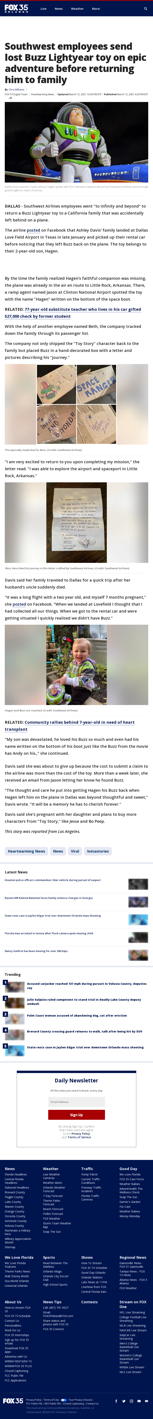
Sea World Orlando (17, 1281)
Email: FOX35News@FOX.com (58, 1314)
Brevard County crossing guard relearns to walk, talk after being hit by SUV (84, 1031)
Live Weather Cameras (51, 1176)
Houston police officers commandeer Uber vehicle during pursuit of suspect (53, 880)
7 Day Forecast (53, 1196)
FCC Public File (14, 1375)
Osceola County (15, 1216)
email (146, 1401)
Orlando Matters (92, 1277)
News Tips (52, 1302)
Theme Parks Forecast (51, 1202)
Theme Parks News (17, 1271)
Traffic (87, 1168)
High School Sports (55, 1284)
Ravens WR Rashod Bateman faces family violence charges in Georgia (49, 898)
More (96, 9)
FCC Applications (15, 1380)
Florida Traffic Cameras (90, 1197)
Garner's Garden (130, 1202)
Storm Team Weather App (57, 1225)
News (58, 851)
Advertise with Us (16, 1356)
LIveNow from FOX (93, 1287)
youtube (139, 1401)
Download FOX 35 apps (16, 1350)
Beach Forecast (53, 1209)
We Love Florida (130, 1174)
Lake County (13, 1202)
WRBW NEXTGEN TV (18, 1361)
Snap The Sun (52, 1231)
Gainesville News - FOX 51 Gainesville (131, 1264)
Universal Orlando (16, 1286)
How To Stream (91, 1263)
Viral (75, 851)
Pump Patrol (89, 1174)
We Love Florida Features (15, 1264)
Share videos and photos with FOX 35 (56, 1322)
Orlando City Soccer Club (56, 1278)
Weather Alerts (52, 1183)
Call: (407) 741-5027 (56, 1307)
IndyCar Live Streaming (127, 1336)
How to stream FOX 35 (17, 1309)
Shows (87, 1257)
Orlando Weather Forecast (54, 1189)
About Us (13, 1302)
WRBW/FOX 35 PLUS (18, 1366)
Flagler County (14, 1197)
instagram (131, 1401)
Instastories (98, 851)
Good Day (128, 1168)
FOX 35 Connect (53, 1329)
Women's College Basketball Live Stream (131, 1358)
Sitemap (10, 1247)
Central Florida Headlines (14, 1181)
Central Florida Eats (93, 1292)
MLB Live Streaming (133, 1325)
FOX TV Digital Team (16, 94)
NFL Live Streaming (132, 1312)
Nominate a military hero (17, 1232)
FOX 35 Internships (17, 1335)
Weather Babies (130, 1184)
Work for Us (12, 1330)
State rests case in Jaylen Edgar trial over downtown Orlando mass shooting (53, 915)
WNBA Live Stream (132, 1367)
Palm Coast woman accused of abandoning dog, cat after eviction (77, 1015)
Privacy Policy (81, 1133)
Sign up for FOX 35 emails (17, 1341)
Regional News (133, 1257)
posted (33, 230)
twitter (124, 1401)
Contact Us (12, 1321)
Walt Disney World (16, 1276)
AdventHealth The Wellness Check (131, 1190)
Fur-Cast (125, 1206)
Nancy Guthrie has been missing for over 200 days (36, 951)
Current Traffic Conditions (90, 1181)
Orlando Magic (52, 1271)
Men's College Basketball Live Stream (129, 1346)
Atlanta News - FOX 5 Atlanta (133, 1281)
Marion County (14, 1206)
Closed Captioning (16, 1371)
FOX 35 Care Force (132, 1179)
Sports (49, 1257)
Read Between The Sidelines (55, 1264)
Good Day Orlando (93, 1272)
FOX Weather (51, 1218)
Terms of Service (79, 1137)
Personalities (13, 1325)
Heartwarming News (42, 94)
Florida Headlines (16, 1174)
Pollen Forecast (53, 1214)
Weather (51, 1168)
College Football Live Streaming (133, 1319)
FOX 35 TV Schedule (94, 1268)
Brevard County (15, 1192)
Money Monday (130, 1216)
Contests (89, 1302)
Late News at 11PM (94, 1282)
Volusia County (14, 1226)
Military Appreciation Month (18, 1240)
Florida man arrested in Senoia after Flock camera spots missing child (49, 933)
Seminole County (16, 1221)
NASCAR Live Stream (133, 1330)
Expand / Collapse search (145, 9)
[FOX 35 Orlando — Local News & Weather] (18, 8)
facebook (116, 1401)
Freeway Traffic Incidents (91, 1189)
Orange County (14, 1211)
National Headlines (17, 1187)
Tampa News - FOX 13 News (132, 1273)
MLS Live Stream (130, 1372)
